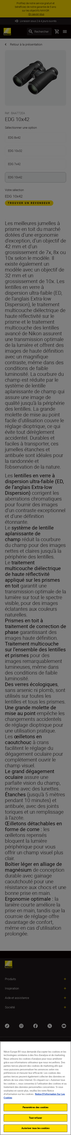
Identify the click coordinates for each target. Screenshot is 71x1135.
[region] (35, 1088)
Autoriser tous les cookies (35, 1128)
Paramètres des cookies (36, 1107)
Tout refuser (35, 1117)
